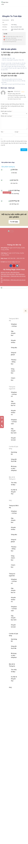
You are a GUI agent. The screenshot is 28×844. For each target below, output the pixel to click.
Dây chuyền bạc (13, 333)
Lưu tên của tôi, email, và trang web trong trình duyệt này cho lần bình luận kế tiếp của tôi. (14, 143)
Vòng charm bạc (13, 371)
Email (17, 132)
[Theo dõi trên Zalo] (2, 418)
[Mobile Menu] (23, 3)
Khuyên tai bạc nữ (13, 412)
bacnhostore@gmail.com (12, 262)
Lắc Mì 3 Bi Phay (14, 193)
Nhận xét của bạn (7, 116)
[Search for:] (25, 3)
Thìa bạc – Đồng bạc (13, 361)
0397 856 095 (11, 258)
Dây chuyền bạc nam (13, 430)
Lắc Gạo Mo (14, 183)
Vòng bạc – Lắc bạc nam (14, 421)
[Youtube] (14, 265)
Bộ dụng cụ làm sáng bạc (14, 468)
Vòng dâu (14, 347)
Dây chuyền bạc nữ (13, 403)
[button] (14, 222)
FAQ (10, 500)
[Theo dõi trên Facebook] (2, 422)
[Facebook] (10, 265)
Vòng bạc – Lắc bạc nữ (14, 394)
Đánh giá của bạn (7, 111)
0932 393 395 (21, 258)
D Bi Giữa (14, 172)
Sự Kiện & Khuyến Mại (14, 492)
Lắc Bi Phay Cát (14, 204)
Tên (2, 132)
